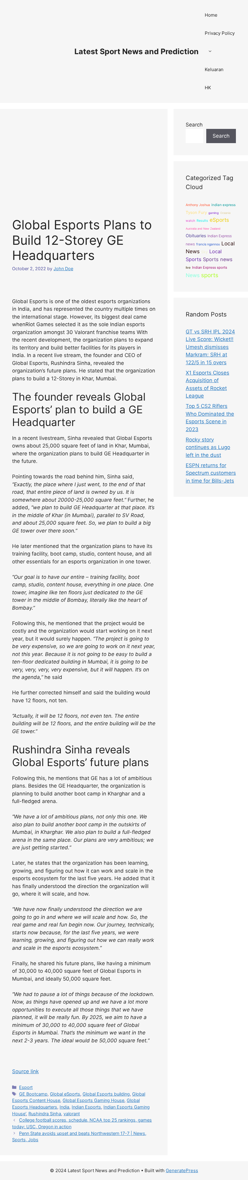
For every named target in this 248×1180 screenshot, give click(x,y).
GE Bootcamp (33, 1093)
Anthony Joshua (198, 205)
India (64, 1107)
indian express (223, 205)
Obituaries (196, 235)
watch (190, 221)
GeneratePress (182, 1170)
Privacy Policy (220, 33)
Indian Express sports (209, 267)
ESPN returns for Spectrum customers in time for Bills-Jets (211, 473)
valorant (72, 1113)
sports (209, 275)
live (188, 268)
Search (194, 125)
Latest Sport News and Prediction (136, 51)
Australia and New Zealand (203, 228)
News (193, 275)
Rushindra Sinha (44, 1113)
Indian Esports (86, 1107)
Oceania (225, 213)
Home (211, 15)
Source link (25, 1071)
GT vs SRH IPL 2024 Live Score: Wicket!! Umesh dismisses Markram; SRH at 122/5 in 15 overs (210, 347)
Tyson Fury (196, 212)
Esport (26, 1087)
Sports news (218, 259)
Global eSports (65, 1093)
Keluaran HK (214, 78)
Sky (204, 252)
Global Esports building (106, 1093)
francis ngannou (208, 244)
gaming (213, 213)
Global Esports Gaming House (93, 1100)
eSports (219, 220)
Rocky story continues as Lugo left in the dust (208, 447)
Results (202, 220)
